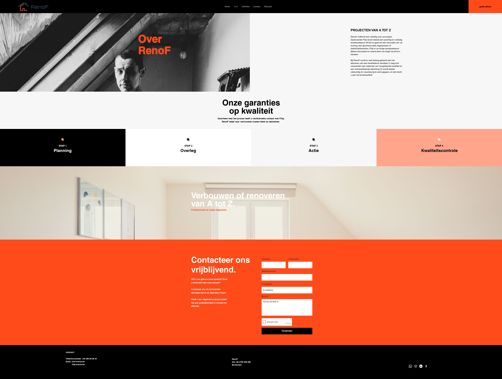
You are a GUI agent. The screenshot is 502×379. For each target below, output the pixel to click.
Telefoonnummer (269, 271)
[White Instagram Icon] (415, 366)
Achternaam (293, 259)
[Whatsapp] (410, 366)
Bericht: (265, 296)
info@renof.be (78, 362)
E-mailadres (267, 284)
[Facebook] (426, 366)
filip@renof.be (78, 364)
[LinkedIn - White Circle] (421, 366)
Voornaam (266, 259)
